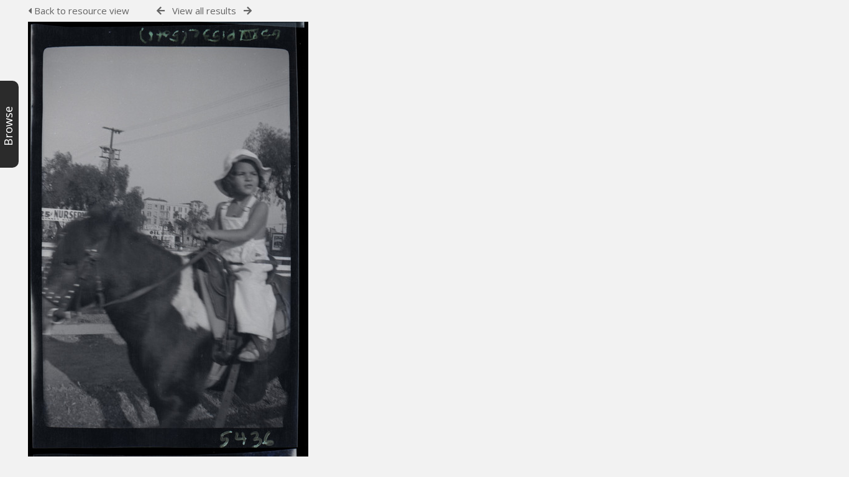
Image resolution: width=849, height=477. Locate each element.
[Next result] (248, 11)
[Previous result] (161, 11)
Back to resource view (80, 10)
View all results (204, 10)
